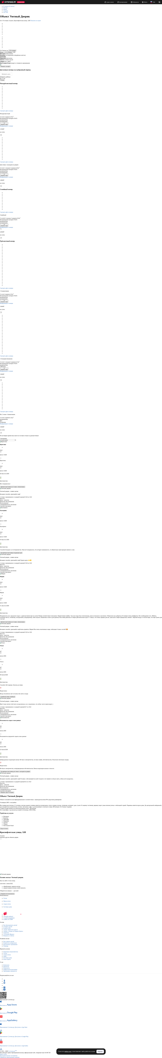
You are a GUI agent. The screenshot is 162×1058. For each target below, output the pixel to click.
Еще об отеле (4, 828)
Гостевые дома (7, 907)
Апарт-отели (7, 904)
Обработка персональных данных (9, 1057)
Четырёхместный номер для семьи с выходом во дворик (15, 771)
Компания (6, 965)
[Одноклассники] (4, 981)
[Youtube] (4, 987)
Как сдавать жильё (8, 941)
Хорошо (100, 1051)
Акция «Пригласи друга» (10, 929)
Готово (2, 80)
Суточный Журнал (8, 934)
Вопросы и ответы (8, 935)
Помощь (5, 946)
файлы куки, (68, 1051)
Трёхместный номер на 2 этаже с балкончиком (13, 486)
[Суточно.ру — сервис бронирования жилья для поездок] (9, 2)
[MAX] (4, 983)
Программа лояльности (10, 971)
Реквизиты (6, 968)
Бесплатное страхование (10, 944)
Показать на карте (35, 20)
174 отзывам (12, 50)
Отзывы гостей (7, 926)
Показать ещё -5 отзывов (7, 792)
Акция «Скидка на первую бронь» (13, 931)
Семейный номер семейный (8, 696)
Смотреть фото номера (6, 111)
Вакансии (6, 966)
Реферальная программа (10, 969)
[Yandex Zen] (4, 990)
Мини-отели (7, 901)
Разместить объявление (10, 943)
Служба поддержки (9, 918)
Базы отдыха (7, 959)
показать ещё (4, 123)
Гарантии (6, 932)
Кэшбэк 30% (7, 928)
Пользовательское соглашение (8, 1055)
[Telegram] (4, 979)
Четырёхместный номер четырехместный (11, 552)
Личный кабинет (8, 916)
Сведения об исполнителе (7, 893)
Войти (145, 2)
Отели (5, 898)
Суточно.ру (12, 1051)
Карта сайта (3, 1054)
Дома (4, 956)
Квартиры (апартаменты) (10, 951)
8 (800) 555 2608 (8, 919)
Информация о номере (6, 126)
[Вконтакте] (4, 985)
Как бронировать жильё (10, 925)
